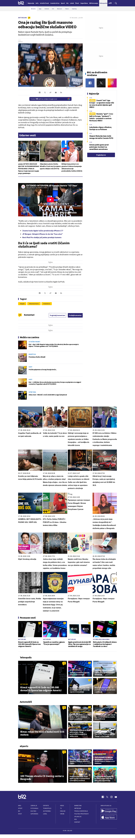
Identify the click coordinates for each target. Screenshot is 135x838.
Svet (30, 367)
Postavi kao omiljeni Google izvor (44, 99)
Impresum (77, 808)
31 (25, 392)
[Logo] (21, 3)
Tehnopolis (47, 808)
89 (25, 354)
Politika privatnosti (81, 814)
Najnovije (31, 3)
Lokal (45, 814)
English (62, 811)
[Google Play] (109, 811)
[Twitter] (101, 82)
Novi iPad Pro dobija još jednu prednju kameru (41, 237)
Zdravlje (34, 805)
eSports (46, 805)
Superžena (34, 814)
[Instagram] (112, 82)
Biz (19, 811)
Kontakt (77, 822)
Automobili (47, 811)
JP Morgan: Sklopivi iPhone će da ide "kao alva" (42, 234)
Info (19, 805)
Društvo (32, 354)
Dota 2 (72, 774)
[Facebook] (90, 82)
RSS (75, 819)
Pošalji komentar (75, 315)
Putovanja (34, 808)
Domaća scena (100, 754)
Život (20, 814)
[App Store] (109, 817)
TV (61, 808)
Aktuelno (22, 18)
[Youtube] (116, 797)
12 (89, 724)
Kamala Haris (34, 304)
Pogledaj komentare (57, 315)
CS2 (21, 773)
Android (98, 668)
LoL (71, 756)
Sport (20, 808)
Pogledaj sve (101, 155)
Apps (96, 685)
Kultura (33, 811)
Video (62, 805)
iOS (71, 685)
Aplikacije (77, 816)
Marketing (78, 805)
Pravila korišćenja (81, 811)
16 (29, 17)
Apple (22, 304)
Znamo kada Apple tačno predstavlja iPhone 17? (42, 230)
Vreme (62, 814)
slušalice (47, 304)
